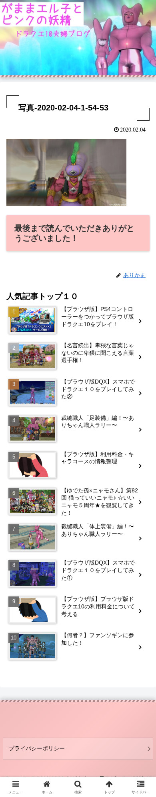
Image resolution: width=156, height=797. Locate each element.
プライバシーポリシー (37, 748)
